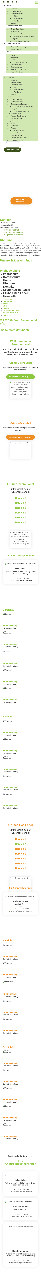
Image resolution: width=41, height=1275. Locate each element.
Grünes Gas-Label (15, 293)
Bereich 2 (20, 503)
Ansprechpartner (16, 49)
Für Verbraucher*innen (14, 26)
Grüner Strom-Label (16, 289)
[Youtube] (16, 2)
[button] (36, 2)
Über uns (10, 5)
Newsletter (10, 296)
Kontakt (8, 286)
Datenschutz (11, 277)
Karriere (13, 23)
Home (7, 280)
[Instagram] (8, 2)
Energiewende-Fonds (21, 41)
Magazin (9, 52)
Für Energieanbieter (13, 43)
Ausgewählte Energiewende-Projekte (23, 38)
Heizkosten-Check (17, 72)
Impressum (10, 273)
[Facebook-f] (12, 2)
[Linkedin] (4, 2)
